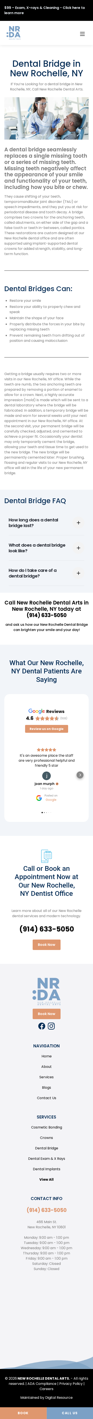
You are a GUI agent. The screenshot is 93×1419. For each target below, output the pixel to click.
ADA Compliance (41, 1383)
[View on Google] (46, 775)
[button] (82, 33)
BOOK (23, 1413)
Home (47, 1056)
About (46, 1066)
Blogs (46, 1087)
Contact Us (46, 1097)
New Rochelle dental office (27, 238)
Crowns (46, 1137)
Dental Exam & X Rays (46, 1158)
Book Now (46, 944)
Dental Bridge (46, 1148)
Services (46, 1077)
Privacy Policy (71, 1383)
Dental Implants (46, 1169)
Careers (46, 1388)
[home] (12, 33)
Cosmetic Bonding (46, 1127)
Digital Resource (59, 1397)
